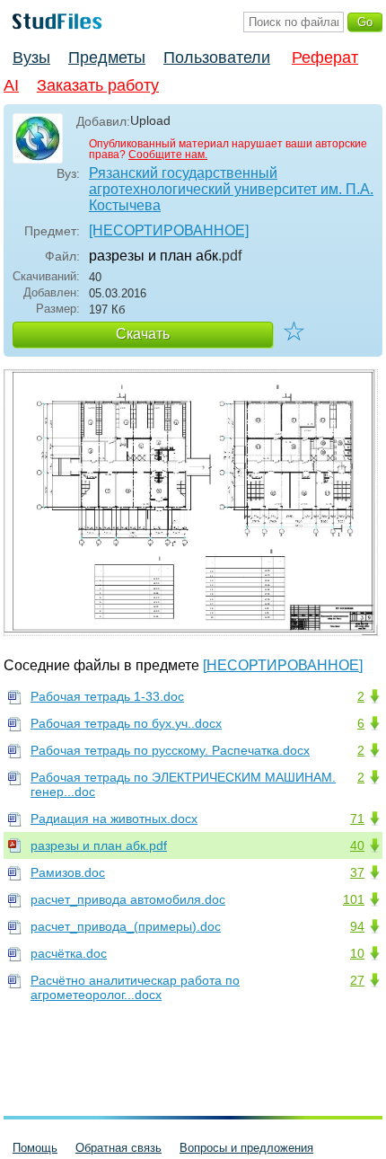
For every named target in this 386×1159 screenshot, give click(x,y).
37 (357, 872)
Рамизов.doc (68, 872)
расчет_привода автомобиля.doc (128, 899)
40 (357, 845)
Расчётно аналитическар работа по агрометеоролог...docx (135, 987)
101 (353, 899)
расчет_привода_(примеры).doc (126, 926)
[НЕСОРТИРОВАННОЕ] (169, 230)
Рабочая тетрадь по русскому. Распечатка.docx (170, 750)
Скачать (143, 333)
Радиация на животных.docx (114, 818)
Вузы (31, 57)
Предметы (106, 57)
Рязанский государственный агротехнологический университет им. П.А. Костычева (231, 189)
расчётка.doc (69, 953)
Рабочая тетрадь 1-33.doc (107, 696)
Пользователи (216, 57)
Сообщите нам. (167, 154)
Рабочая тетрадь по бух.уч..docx (126, 723)
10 (357, 953)
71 (357, 818)
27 (357, 980)
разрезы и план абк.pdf (99, 845)
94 (357, 926)
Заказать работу (98, 85)
